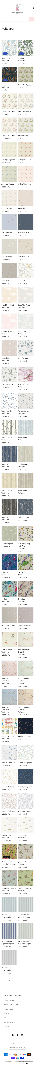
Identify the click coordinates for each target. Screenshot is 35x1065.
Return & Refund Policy (11, 1005)
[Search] (31, 19)
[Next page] (30, 980)
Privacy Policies (9, 1009)
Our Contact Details (10, 1022)
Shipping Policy (9, 1013)
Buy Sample (26, 1063)
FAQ (5, 1018)
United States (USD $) (16, 1047)
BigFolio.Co (27, 1061)
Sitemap (6, 1026)
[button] (2, 8)
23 (25, 980)
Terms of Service (9, 1000)
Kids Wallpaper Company (13, 1061)
